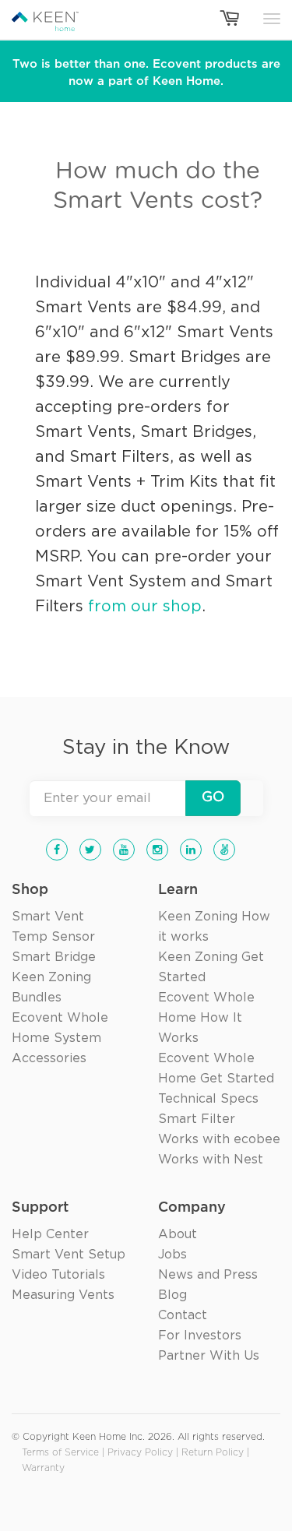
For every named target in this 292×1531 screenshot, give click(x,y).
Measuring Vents (63, 1295)
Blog (172, 1295)
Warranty (43, 1468)
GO (213, 797)
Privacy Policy (140, 1452)
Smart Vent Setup (68, 1254)
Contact (182, 1315)
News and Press (208, 1275)
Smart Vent (48, 916)
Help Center (50, 1234)
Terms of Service (60, 1452)
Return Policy (212, 1452)
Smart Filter (196, 1119)
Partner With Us (208, 1356)
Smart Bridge (54, 957)
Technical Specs (208, 1099)
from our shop (145, 606)
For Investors (199, 1335)
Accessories (49, 1058)
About (177, 1234)
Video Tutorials (58, 1275)
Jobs (172, 1254)
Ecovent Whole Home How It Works (206, 1017)
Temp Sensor (53, 937)
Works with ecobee (219, 1139)
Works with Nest (210, 1159)
